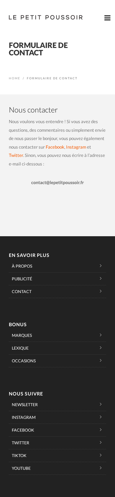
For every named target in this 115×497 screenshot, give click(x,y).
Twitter (16, 155)
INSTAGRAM (24, 417)
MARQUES (22, 335)
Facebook (55, 146)
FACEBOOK (23, 429)
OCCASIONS (24, 360)
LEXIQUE (20, 347)
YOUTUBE (21, 468)
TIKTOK (19, 455)
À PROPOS (22, 265)
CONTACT (22, 291)
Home (14, 78)
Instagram (76, 146)
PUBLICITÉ (22, 278)
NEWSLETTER (25, 404)
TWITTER (20, 442)
